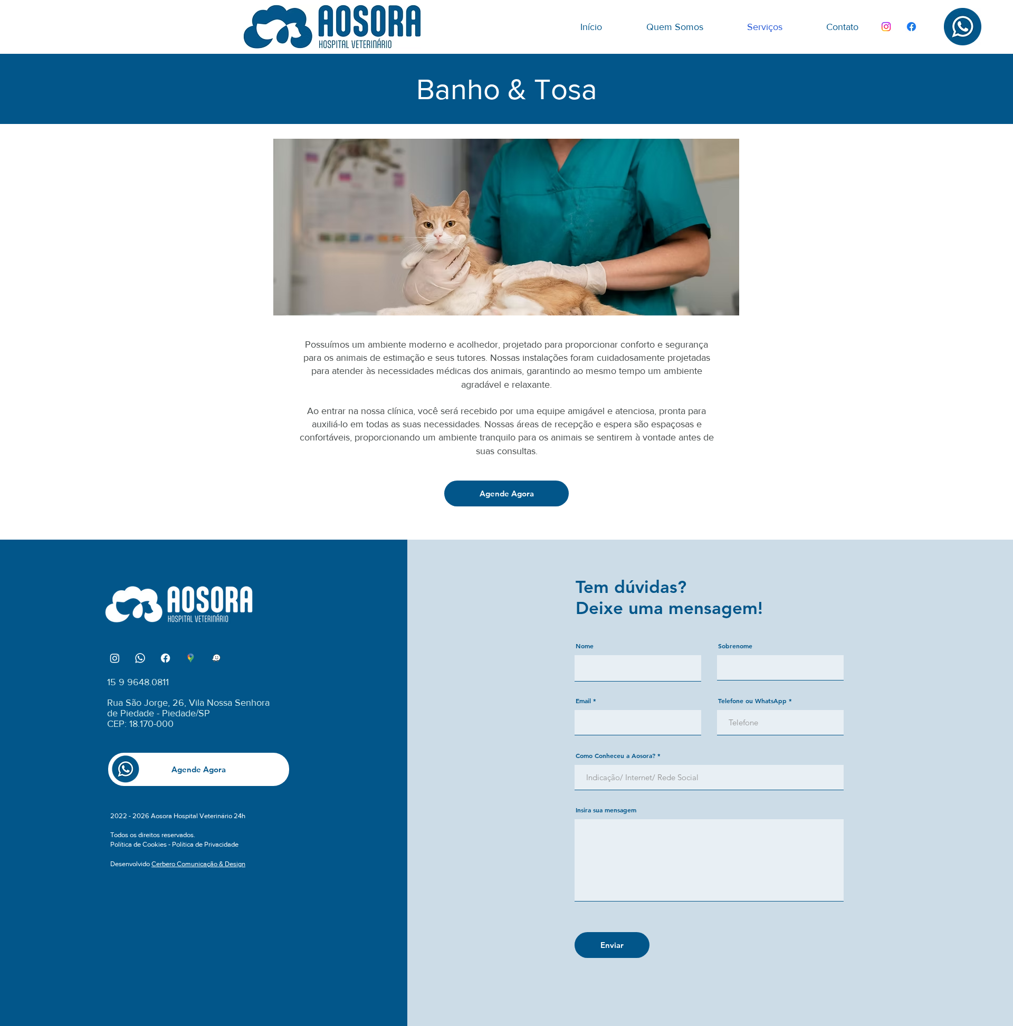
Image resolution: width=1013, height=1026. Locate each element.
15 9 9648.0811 (138, 682)
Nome (585, 646)
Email (583, 700)
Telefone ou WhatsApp (752, 700)
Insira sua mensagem (606, 810)
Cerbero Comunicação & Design (198, 864)
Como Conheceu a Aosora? (615, 755)
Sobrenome (735, 646)
